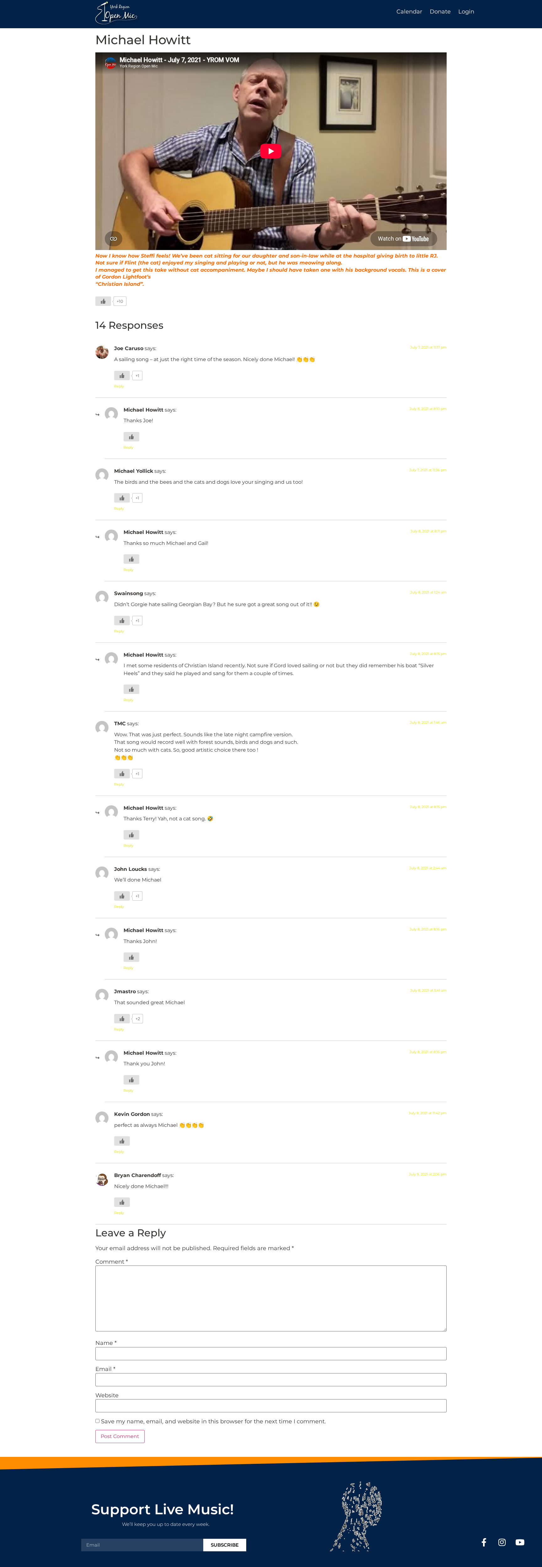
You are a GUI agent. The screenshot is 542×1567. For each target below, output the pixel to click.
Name (106, 1343)
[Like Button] (103, 301)
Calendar (409, 11)
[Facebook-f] (484, 1542)
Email (105, 1369)
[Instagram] (502, 1542)
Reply (119, 386)
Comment (111, 1262)
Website (107, 1395)
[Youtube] (520, 1542)
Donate (440, 11)
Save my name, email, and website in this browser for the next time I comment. (213, 1421)
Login (466, 11)
